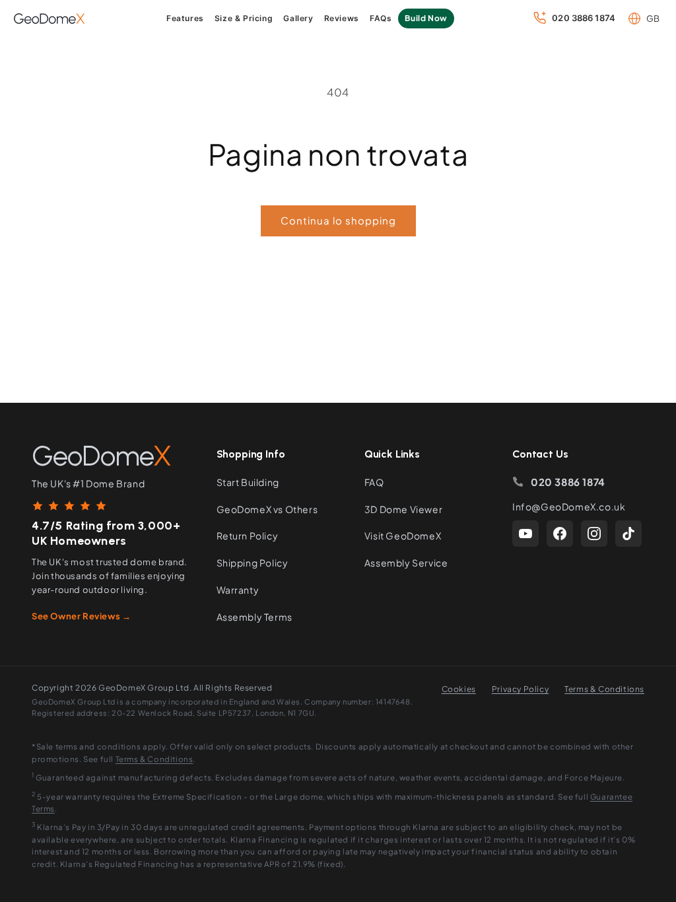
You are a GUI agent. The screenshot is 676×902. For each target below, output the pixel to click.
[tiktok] (628, 533)
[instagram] (594, 533)
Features (185, 18)
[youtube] (525, 533)
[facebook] (560, 533)
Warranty (238, 590)
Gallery (298, 18)
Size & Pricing (244, 18)
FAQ (374, 482)
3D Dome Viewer (403, 509)
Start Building (248, 482)
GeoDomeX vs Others (267, 509)
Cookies (459, 689)
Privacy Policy (520, 689)
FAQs (380, 18)
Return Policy (248, 535)
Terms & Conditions (604, 689)
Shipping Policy (252, 563)
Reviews (341, 18)
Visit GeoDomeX (402, 535)
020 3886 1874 (568, 481)
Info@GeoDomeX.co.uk (568, 506)
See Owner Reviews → (81, 616)
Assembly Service (406, 563)
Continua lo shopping (338, 220)
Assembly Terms (254, 617)
